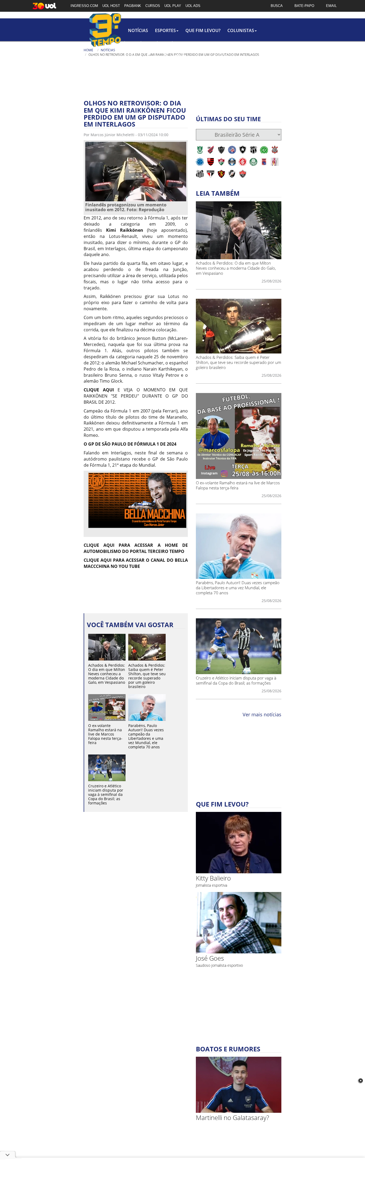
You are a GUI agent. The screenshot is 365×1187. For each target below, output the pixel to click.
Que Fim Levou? (202, 30)
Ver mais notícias (262, 714)
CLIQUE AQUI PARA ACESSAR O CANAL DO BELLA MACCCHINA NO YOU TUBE (136, 563)
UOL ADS (192, 6)
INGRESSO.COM (84, 6)
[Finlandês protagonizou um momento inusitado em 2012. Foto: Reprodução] (135, 171)
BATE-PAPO (304, 6)
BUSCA (277, 6)
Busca (180, 55)
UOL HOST (111, 6)
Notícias (138, 30)
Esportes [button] (165, 30)
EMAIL (331, 6)
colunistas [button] (240, 30)
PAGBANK (132, 6)
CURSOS (152, 6)
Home (88, 50)
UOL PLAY (172, 6)
